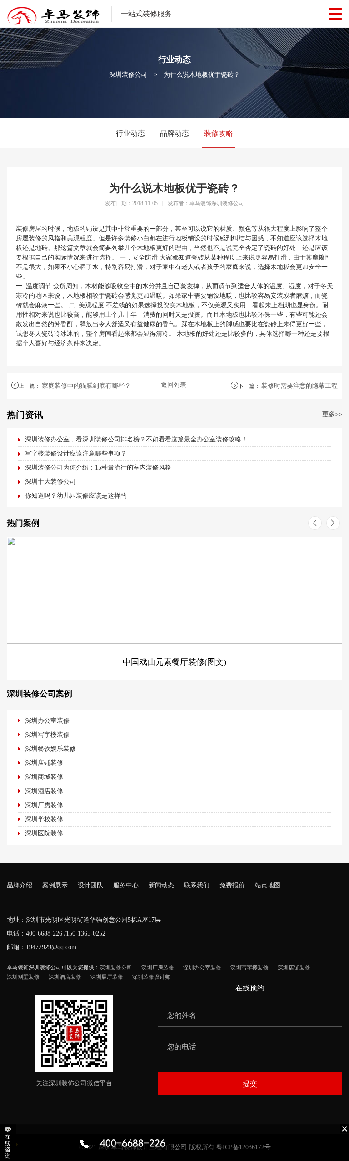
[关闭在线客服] (344, 1128)
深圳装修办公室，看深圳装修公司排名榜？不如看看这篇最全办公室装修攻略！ (136, 439)
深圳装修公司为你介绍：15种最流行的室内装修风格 (98, 467)
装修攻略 (218, 133)
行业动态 (130, 133)
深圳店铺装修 (44, 762)
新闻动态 (161, 885)
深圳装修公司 (128, 74)
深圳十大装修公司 (50, 481)
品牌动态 (174, 133)
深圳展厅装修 (106, 977)
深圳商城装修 (44, 777)
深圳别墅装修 (23, 977)
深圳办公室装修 (47, 720)
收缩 (9, 1142)
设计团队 (90, 885)
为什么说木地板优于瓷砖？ (202, 74)
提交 (250, 1084)
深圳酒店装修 (44, 791)
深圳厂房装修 (44, 805)
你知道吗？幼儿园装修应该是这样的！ (79, 495)
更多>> (332, 414)
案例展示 (55, 885)
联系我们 (196, 885)
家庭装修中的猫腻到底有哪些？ (86, 385)
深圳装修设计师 (151, 977)
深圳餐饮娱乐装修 (50, 748)
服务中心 (126, 885)
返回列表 (173, 385)
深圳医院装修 (44, 833)
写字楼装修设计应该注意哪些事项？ (76, 453)
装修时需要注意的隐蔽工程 (299, 385)
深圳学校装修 (44, 819)
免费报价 (232, 885)
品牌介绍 (19, 885)
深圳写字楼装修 (47, 734)
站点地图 (267, 885)
